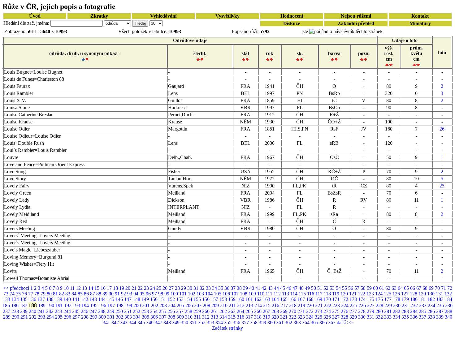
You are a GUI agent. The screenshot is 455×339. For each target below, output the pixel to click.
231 (406, 305)
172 (345, 299)
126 (396, 293)
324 (310, 317)
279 (371, 311)
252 (137, 311)
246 (85, 311)
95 (143, 293)
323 (301, 317)
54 (339, 288)
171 (336, 299)
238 (15, 311)
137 (41, 299)
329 (353, 317)
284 (414, 311)
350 (185, 322)
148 (137, 299)
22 (141, 288)
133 (7, 299)
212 (241, 305)
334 (397, 317)
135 (24, 299)
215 (267, 305)
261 (215, 311)
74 (13, 293)
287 (440, 311)
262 (223, 311)
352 (202, 322)
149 (145, 299)
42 (265, 288)
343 (124, 322)
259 (197, 311)
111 (270, 293)
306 (154, 317)
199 (129, 305)
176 (379, 299)
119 (336, 293)
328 (345, 317)
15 (97, 288)
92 (124, 293)
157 (215, 299)
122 (362, 293)
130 (431, 293)
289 (7, 317)
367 (332, 322)
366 (323, 322)
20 (128, 288)
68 (425, 288)
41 (258, 288)
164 (275, 299)
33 (209, 288)
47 (295, 288)
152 (171, 299)
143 (93, 299)
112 (278, 293)
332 (379, 317)
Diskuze (291, 23)
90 (112, 293)
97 (155, 293)
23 (147, 288)
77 (31, 293)
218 (293, 305)
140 (67, 299)
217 (284, 305)
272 (310, 311)
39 (246, 288)
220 (310, 305)
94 (136, 293)
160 (241, 299)
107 (235, 293)
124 (379, 293)
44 (277, 288)
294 (50, 317)
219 (302, 305)
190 (51, 305)
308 (172, 317)
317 (249, 317)
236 (449, 305)
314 (223, 317)
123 (370, 293)
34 (215, 288)
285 (423, 311)
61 (382, 288)
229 (388, 305)
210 (224, 305)
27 (172, 288)
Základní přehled (356, 23)
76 (25, 293)
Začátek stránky (227, 328)
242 (50, 311)
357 (245, 322)
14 (91, 288)
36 (227, 288)
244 (67, 311)
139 (59, 299)
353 (211, 322)
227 (371, 305)
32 (203, 288)
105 (218, 293)
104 (209, 293)
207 (198, 305)
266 (258, 311)
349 (176, 322)
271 (301, 311)
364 (306, 322)
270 (293, 311)
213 (250, 305)
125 (388, 293)
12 (79, 288)
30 (190, 288)
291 (24, 317)
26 (442, 128)
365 (315, 322)
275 (336, 311)
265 (249, 311)
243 (59, 311)
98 (161, 293)
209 (215, 305)
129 (422, 293)
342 (115, 322)
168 (310, 299)
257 (180, 311)
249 (111, 311)
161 (249, 299)
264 (241, 311)
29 (184, 288)
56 (351, 288)
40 (252, 288)
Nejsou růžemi (356, 16)
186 (15, 305)
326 (327, 317)
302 (120, 317)
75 (19, 293)
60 (376, 288)
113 (286, 293)
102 (192, 293)
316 (241, 317)
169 (319, 299)
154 (189, 299)
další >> (345, 322)
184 (448, 299)
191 (59, 305)
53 (333, 288)
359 (263, 322)
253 (145, 311)
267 (267, 311)
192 (68, 305)
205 (181, 305)
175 (371, 299)
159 (232, 299)
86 (87, 293)
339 (440, 317)
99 (167, 293)
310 (189, 317)
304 (137, 317)
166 (293, 299)
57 (357, 288)
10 (67, 288)
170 (327, 299)
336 (414, 317)
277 (353, 311)
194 (85, 305)
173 (353, 299)
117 (319, 293)
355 (228, 322)
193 (77, 305)
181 (423, 299)
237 (7, 311)
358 (254, 322)
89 (105, 293)
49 (308, 288)
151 (163, 299)
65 (407, 288)
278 (362, 311)
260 (206, 311)
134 (15, 299)
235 (440, 305)
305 (146, 317)
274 (327, 311)
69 (432, 288)
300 (102, 317)
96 (149, 293)
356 (237, 322)
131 (440, 293)
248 (102, 311)
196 (103, 305)
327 (336, 317)
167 (301, 299)
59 (370, 288)
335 (405, 317)
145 (111, 299)
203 (163, 305)
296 (68, 317)
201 (146, 305)
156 (206, 299)
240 (33, 311)
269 (284, 311)
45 (283, 288)
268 (275, 311)
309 (180, 317)
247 (93, 311)
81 (56, 293)
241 (41, 311)
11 (73, 288)
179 (405, 299)
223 (336, 305)
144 (102, 299)
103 (201, 293)
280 (379, 311)
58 (364, 288)
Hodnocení (291, 16)
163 (267, 299)
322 (293, 317)
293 (42, 317)
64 (401, 288)
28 (178, 288)
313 (215, 317)
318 (258, 317)
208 (207, 305)
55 (345, 288)
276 (345, 311)
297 (76, 317)
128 (414, 293)
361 (280, 322)
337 (423, 317)
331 (371, 317)
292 (33, 317)
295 (59, 317)
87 (93, 293)
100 (175, 293)
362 (289, 322)
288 (448, 311)
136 (33, 299)
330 (362, 317)
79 (44, 293)
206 (189, 305)
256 (171, 311)
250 (119, 311)
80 (50, 293)
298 (85, 317)
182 (431, 299)
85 (81, 293)
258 (189, 311)
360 (271, 322)
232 (414, 305)
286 (431, 311)
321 (284, 317)
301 (111, 317)
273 (319, 311)
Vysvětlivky (227, 16)
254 (154, 311)
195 (94, 305)
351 (193, 322)
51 (320, 288)
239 (24, 311)
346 (150, 322)
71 (444, 288)
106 (227, 293)
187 (24, 305)
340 (448, 317)
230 (397, 305)
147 (128, 299)
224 (345, 305)
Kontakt (420, 16)
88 (99, 293)
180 (414, 299)
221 (319, 305)
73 (6, 293)
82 (62, 293)
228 (380, 305)
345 (141, 322)
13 (85, 288)
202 (155, 305)
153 (180, 299)
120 (344, 293)
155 (197, 299)
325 (319, 317)
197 (111, 305)
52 (326, 288)
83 (68, 293)
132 (448, 293)
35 (221, 288)
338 (431, 317)
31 (196, 288)
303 (128, 317)
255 (163, 311)
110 (261, 293)
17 (110, 288)
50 (314, 288)
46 (289, 288)
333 (388, 317)
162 (258, 299)
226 (362, 305)
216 (276, 305)
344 (133, 322)
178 (397, 299)
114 (294, 293)
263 (232, 311)
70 (438, 288)
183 (440, 299)
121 (353, 293)
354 (219, 322)
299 (94, 317)
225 (354, 305)
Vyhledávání (163, 16)
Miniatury (420, 23)
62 (388, 288)
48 (302, 288)
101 (183, 293)
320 (275, 317)
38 (240, 288)
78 (37, 293)
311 (198, 317)
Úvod (35, 16)
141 (76, 299)
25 (442, 185)
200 (137, 305)
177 (388, 299)
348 (167, 322)
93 (130, 293)
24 (153, 288)
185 (6, 305)
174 (362, 299)
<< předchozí (16, 288)
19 (122, 288)
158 (223, 299)
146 (119, 299)
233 (423, 305)
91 (118, 293)
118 (328, 293)
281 (388, 311)
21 (135, 288)
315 (232, 317)
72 (449, 288)
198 (120, 305)
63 (395, 288)
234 (432, 305)
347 (159, 322)
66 (413, 288)
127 (405, 293)
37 (234, 288)
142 (85, 299)
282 (397, 311)
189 (42, 305)
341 (107, 322)
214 (258, 305)
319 (267, 317)
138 (50, 299)
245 (76, 311)
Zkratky (99, 16)
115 (303, 293)
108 (244, 293)
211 (233, 305)
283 (405, 311)
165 (284, 299)
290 (16, 317)
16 (104, 288)
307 (163, 317)
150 (154, 299)
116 (311, 293)
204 (172, 305)
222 (328, 305)
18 (116, 288)
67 (419, 288)
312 (206, 317)
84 (75, 293)
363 (297, 322)
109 (253, 293)
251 (128, 311)
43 (271, 288)
